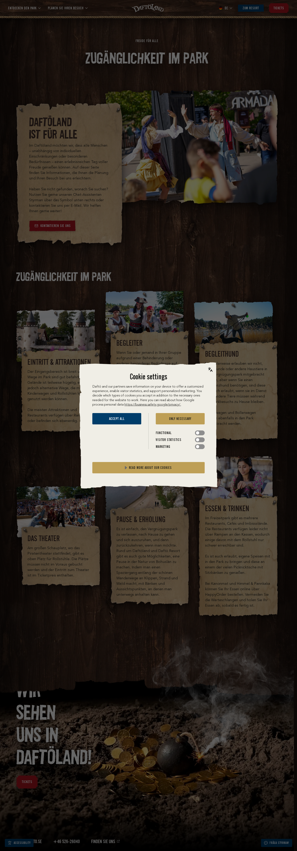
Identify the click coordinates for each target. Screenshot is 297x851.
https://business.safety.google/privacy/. (152, 404)
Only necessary (180, 419)
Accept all (117, 419)
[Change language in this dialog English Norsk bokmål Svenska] (210, 370)
